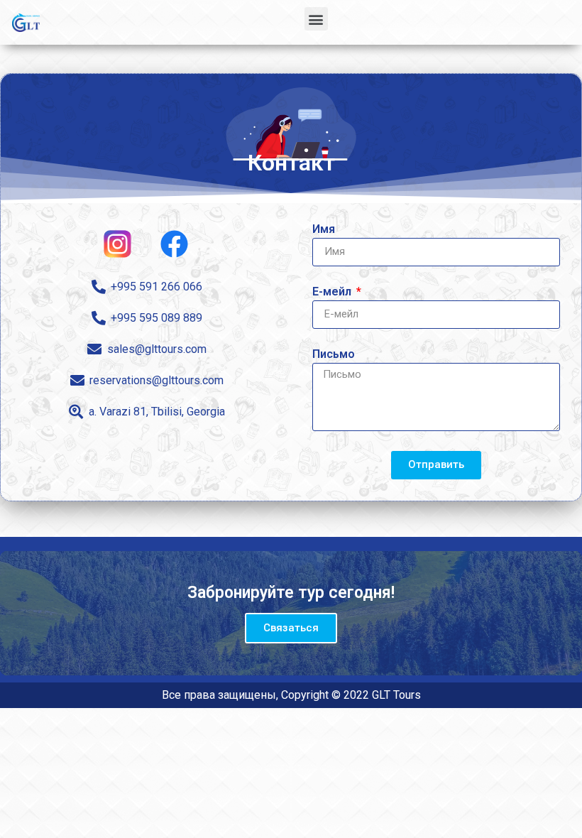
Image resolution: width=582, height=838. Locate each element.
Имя (323, 230)
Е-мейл (333, 292)
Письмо (333, 355)
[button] (316, 19)
